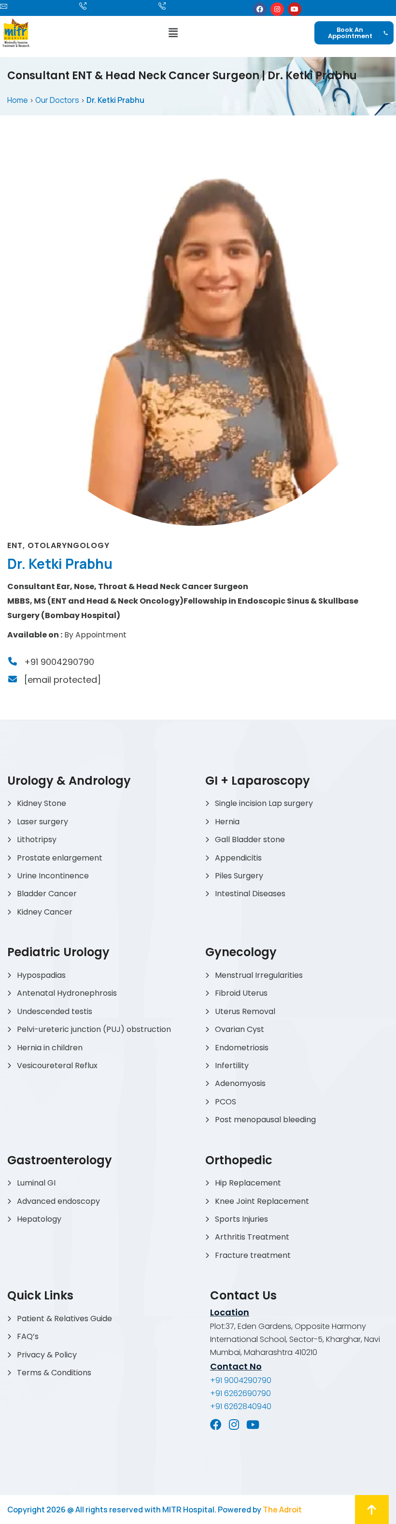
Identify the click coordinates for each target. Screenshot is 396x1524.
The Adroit (282, 1509)
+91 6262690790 (240, 1393)
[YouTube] (252, 1424)
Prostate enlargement (59, 857)
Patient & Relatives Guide (64, 1318)
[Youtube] (294, 9)
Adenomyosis (240, 1083)
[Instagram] (277, 9)
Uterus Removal (245, 1011)
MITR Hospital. (189, 1509)
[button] (173, 33)
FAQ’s (28, 1336)
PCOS (225, 1101)
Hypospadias (41, 975)
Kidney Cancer (44, 911)
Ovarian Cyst (239, 1029)
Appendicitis (238, 857)
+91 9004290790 (59, 662)
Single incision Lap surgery (264, 803)
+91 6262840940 (240, 1406)
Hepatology (39, 1219)
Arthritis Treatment (252, 1236)
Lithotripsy (37, 839)
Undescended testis (54, 1011)
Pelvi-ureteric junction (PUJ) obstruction (94, 1029)
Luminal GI (36, 1182)
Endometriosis (242, 1047)
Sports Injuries (241, 1219)
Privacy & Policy (47, 1354)
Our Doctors (57, 100)
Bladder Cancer (47, 893)
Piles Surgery (239, 875)
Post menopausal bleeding (265, 1119)
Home (17, 100)
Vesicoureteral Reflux (57, 1065)
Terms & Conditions (54, 1372)
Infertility (232, 1065)
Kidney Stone (41, 803)
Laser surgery (42, 821)
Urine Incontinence (53, 875)
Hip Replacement (248, 1182)
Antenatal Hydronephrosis (67, 993)
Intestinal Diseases (250, 893)
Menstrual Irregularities (259, 975)
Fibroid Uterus (241, 993)
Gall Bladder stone (250, 839)
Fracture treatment (253, 1255)
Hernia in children (50, 1047)
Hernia (227, 821)
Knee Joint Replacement (262, 1201)
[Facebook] (260, 9)
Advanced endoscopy (58, 1201)
